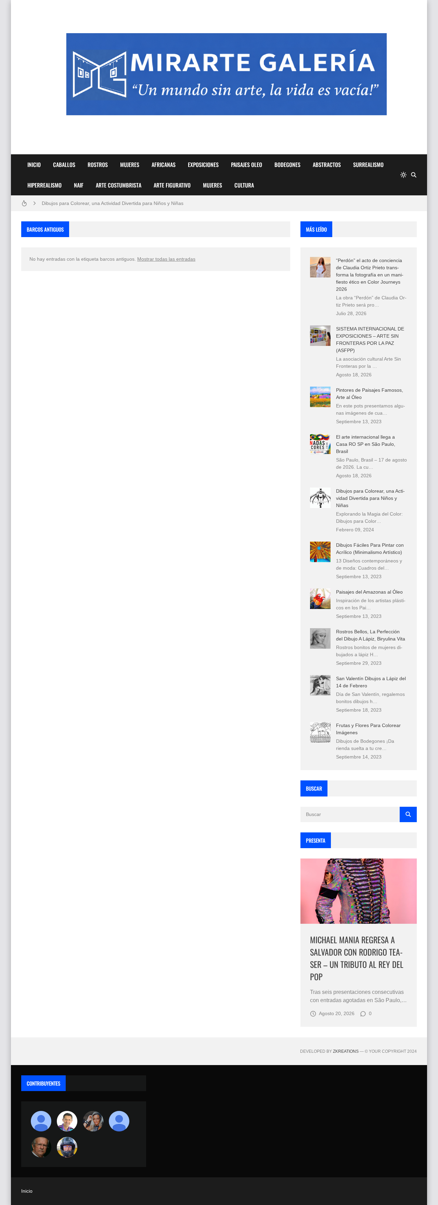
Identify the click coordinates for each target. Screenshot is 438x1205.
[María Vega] (119, 1121)
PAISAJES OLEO (246, 164)
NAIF (78, 185)
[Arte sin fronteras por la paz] (67, 1121)
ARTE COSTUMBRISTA (118, 185)
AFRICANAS (164, 164)
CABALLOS (64, 164)
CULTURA (244, 185)
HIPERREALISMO (44, 185)
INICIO (34, 164)
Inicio (27, 1191)
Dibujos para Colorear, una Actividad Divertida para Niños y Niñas (112, 203)
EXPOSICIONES (203, 164)
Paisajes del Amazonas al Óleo (369, 592)
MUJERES (129, 164)
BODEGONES (287, 164)
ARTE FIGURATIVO (172, 185)
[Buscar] (414, 174)
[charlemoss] (41, 1147)
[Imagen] (358, 891)
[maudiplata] (67, 1147)
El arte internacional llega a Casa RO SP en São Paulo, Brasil (365, 444)
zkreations (346, 1051)
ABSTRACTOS (327, 164)
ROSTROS (98, 164)
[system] (403, 174)
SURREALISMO (368, 164)
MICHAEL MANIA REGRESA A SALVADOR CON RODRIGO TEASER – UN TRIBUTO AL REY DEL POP (356, 958)
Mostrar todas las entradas (166, 259)
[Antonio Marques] (41, 1121)
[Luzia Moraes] (93, 1121)
